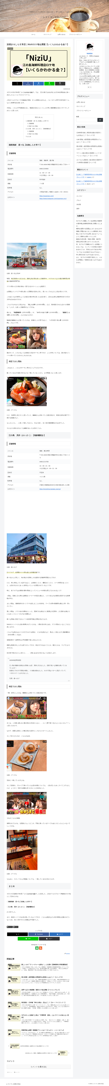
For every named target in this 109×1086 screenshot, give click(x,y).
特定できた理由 (33, 126)
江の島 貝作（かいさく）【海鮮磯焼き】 (39, 128)
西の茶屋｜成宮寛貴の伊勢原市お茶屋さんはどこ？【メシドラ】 (89, 148)
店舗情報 (31, 123)
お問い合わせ (81, 102)
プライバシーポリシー (84, 110)
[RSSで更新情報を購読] (40, 948)
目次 (36, 117)
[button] (60, 83)
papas (89, 177)
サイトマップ (81, 106)
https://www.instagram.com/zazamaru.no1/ (53, 198)
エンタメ (10, 926)
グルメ (16, 926)
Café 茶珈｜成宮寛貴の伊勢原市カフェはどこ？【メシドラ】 (89, 141)
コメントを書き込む (39, 1067)
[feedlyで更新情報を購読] (36, 948)
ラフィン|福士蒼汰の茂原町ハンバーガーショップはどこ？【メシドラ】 (89, 154)
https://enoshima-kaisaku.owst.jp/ (50, 489)
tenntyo (89, 53)
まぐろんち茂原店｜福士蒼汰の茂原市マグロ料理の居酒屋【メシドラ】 (89, 161)
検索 (77, 116)
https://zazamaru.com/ (46, 196)
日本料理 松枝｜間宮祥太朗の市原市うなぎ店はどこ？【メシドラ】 (89, 134)
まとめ (29, 136)
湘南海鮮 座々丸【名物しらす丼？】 (38, 121)
